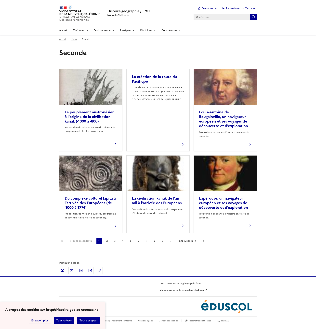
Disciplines (146, 30)
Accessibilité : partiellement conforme (114, 320)
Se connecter (209, 8)
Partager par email (90, 270)
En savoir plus (39, 320)
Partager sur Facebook (62, 270)
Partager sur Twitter (71, 270)
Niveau (74, 39)
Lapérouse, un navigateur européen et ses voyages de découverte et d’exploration (223, 203)
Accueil (63, 30)
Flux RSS (225, 320)
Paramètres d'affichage (240, 8)
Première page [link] (62, 241)
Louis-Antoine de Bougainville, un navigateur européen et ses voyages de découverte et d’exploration (223, 119)
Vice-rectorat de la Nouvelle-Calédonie (182, 290)
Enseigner (125, 30)
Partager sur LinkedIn (81, 270)
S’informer (79, 30)
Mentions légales (145, 320)
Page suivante (185, 241)
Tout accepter (88, 320)
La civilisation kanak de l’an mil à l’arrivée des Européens (157, 201)
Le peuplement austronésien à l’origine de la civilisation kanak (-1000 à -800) (90, 116)
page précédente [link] (82, 241)
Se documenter (102, 30)
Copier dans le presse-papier (99, 270)
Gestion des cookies (168, 320)
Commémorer (169, 30)
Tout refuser (64, 320)
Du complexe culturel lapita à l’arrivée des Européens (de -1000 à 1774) (90, 203)
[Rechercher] (253, 17)
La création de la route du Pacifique (154, 79)
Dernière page (203, 241)
